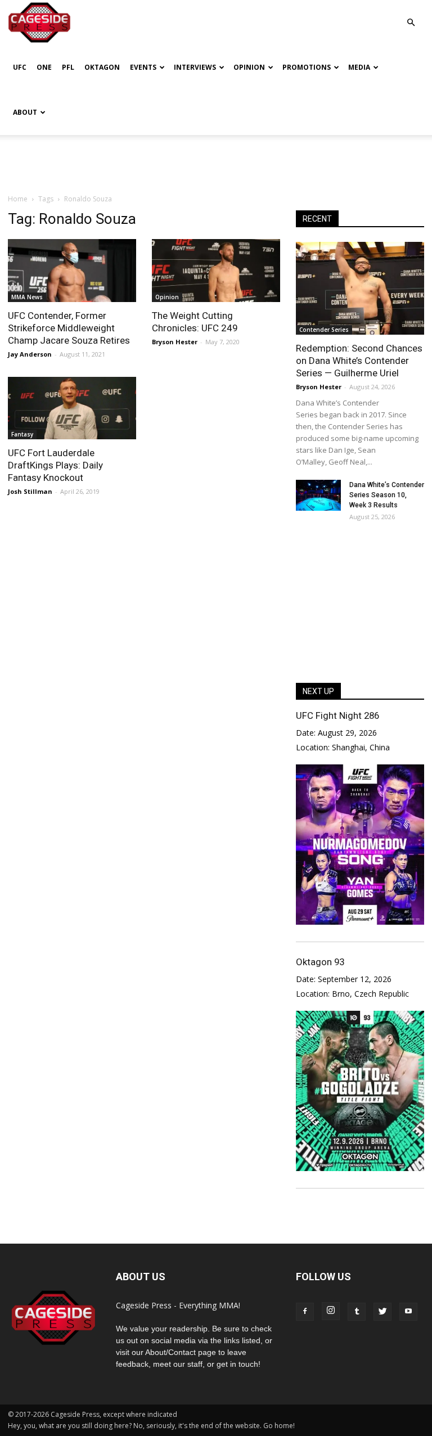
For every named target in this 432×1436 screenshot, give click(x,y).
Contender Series (324, 330)
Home (18, 199)
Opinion (249, 67)
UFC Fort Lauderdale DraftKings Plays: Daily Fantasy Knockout (55, 465)
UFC (19, 67)
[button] (410, 14)
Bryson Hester (174, 341)
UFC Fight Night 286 (337, 715)
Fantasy (22, 434)
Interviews (195, 67)
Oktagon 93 (320, 961)
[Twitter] (383, 1312)
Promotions (306, 67)
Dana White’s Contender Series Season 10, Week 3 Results (386, 495)
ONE (44, 67)
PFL (68, 67)
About (25, 112)
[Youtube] (408, 1312)
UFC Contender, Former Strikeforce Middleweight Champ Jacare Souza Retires (69, 328)
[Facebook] (305, 1312)
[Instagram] (331, 1311)
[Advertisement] (216, 160)
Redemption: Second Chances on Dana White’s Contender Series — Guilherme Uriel (359, 361)
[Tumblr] (357, 1312)
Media (359, 67)
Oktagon (102, 67)
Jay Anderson (30, 354)
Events (143, 67)
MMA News (27, 297)
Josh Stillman (30, 491)
